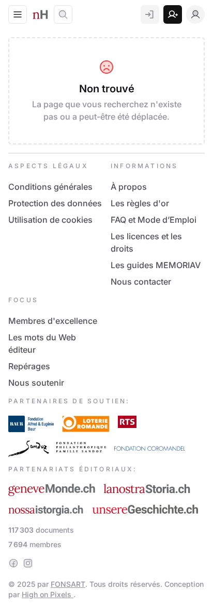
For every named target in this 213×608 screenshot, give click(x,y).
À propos (129, 187)
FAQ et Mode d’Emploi (153, 220)
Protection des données (55, 203)
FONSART (68, 584)
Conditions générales (50, 187)
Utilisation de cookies (50, 220)
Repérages (29, 366)
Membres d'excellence (52, 321)
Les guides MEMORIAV (156, 265)
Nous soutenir (36, 382)
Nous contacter (141, 281)
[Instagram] (28, 563)
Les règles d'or (140, 203)
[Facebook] (13, 563)
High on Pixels (47, 594)
